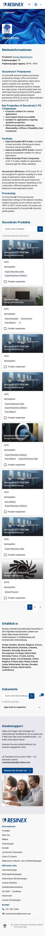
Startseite (9, 12)
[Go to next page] (40, 607)
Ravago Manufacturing (22, 57)
